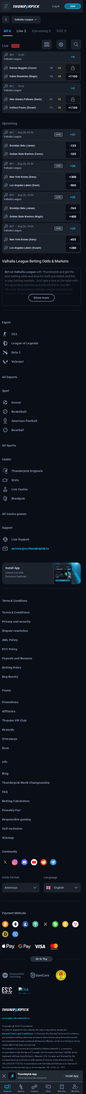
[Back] (6, 19)
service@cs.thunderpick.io (15, 1018)
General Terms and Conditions (17, 1033)
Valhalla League (12, 59)
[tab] (7, 31)
